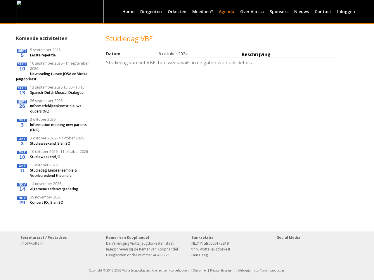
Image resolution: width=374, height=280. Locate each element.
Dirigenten (151, 11)
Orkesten (177, 11)
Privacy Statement (222, 270)
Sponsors (279, 11)
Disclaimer (200, 270)
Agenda (226, 11)
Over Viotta (252, 11)
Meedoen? (202, 11)
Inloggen (346, 11)
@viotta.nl (35, 243)
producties (269, 270)
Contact (323, 11)
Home (128, 11)
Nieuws (301, 11)
